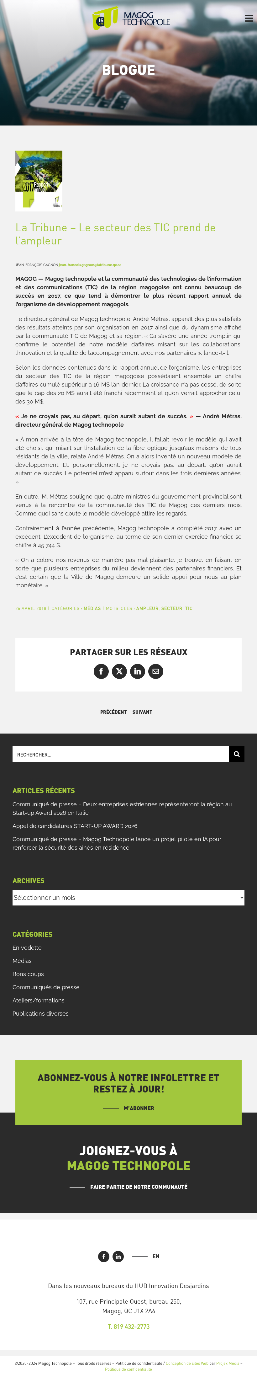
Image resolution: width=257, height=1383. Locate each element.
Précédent (113, 712)
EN (156, 1256)
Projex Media (227, 1363)
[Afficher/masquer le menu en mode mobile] (249, 18)
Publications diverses (41, 1013)
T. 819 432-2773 (128, 1326)
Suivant (142, 712)
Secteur (171, 608)
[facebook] (103, 1256)
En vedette (27, 947)
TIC (189, 608)
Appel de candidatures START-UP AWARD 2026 (75, 826)
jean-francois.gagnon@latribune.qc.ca (90, 265)
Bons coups (28, 974)
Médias (92, 608)
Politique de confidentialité (128, 1369)
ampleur (147, 608)
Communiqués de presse (46, 987)
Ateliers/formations (39, 1000)
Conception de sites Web (187, 1363)
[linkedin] (118, 1256)
